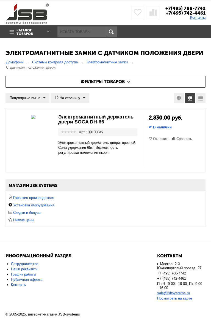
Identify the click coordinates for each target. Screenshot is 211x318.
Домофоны (15, 62)
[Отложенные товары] (137, 12)
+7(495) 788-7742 (185, 8)
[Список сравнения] (153, 12)
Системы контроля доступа (55, 62)
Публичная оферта (26, 279)
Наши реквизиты (24, 269)
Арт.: (83, 132)
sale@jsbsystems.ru (173, 293)
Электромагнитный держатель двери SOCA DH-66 (96, 119)
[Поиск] (111, 31)
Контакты (198, 17)
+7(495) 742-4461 (186, 13)
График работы (23, 274)
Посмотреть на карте (174, 298)
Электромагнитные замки (107, 62)
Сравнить (184, 139)
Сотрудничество (24, 264)
